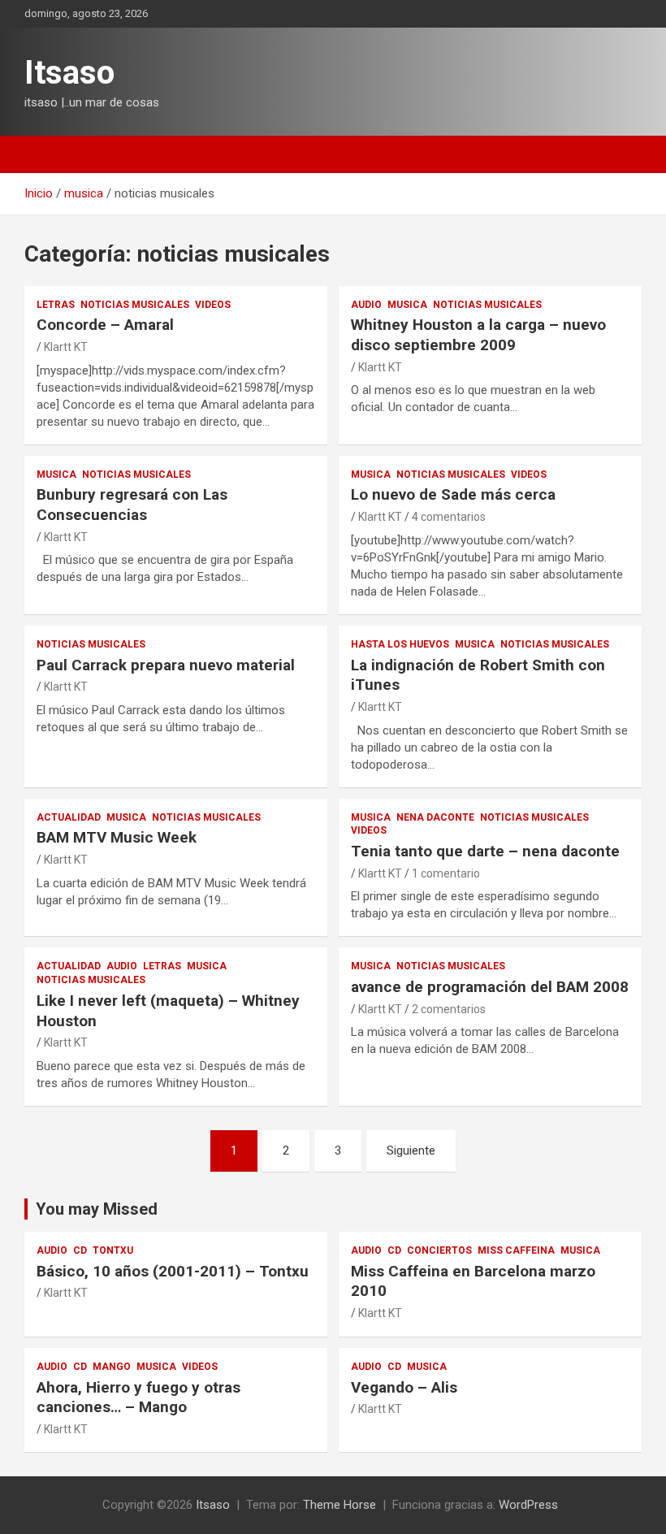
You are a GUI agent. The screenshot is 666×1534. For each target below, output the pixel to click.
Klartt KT (66, 346)
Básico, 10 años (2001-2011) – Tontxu (173, 1271)
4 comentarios (449, 516)
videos (213, 304)
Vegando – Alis (404, 1387)
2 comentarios (449, 1009)
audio (366, 304)
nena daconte (435, 817)
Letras (56, 304)
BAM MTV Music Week (117, 837)
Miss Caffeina (516, 1250)
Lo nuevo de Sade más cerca (453, 494)
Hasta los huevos (400, 644)
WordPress (528, 1504)
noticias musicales (134, 304)
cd (80, 1250)
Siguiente (411, 1150)
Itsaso (69, 73)
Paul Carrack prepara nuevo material (166, 665)
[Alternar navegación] (44, 154)
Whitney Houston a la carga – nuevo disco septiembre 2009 (478, 334)
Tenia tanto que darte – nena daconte (485, 851)
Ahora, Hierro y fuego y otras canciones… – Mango (138, 1397)
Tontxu (113, 1250)
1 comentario (446, 873)
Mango (112, 1366)
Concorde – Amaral (105, 324)
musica (407, 304)
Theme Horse (339, 1504)
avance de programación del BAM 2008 (490, 986)
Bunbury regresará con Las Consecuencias (132, 504)
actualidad (69, 817)
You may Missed (97, 1209)
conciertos (439, 1250)
